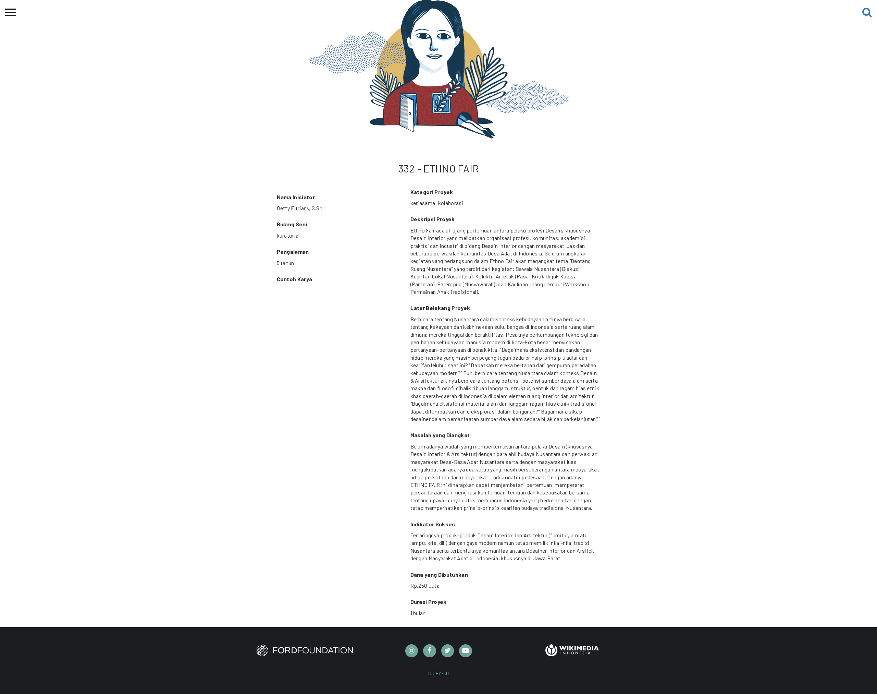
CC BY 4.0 (438, 673)
